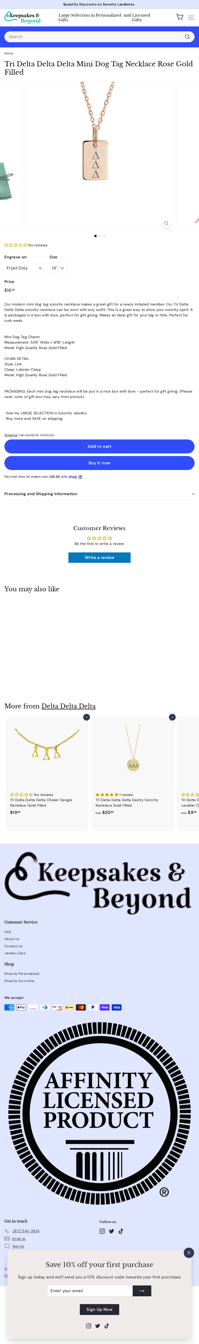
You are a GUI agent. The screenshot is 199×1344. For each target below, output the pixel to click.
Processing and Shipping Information (40, 493)
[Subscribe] (142, 1290)
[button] (16, 245)
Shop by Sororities (19, 981)
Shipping (11, 435)
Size (53, 257)
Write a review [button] (99, 557)
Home (8, 53)
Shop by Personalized (21, 973)
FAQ (7, 932)
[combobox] (99, 36)
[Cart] (180, 17)
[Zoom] (166, 223)
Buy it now (100, 463)
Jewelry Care (14, 953)
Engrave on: (15, 257)
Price (9, 281)
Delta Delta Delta (68, 706)
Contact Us (13, 946)
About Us (12, 939)
